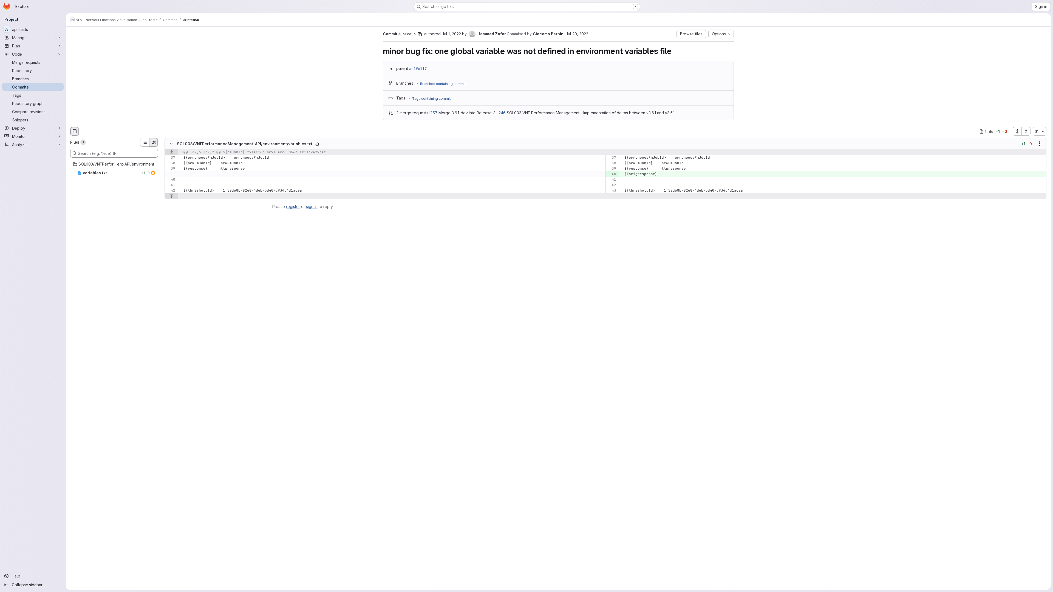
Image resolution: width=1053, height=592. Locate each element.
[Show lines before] (171, 152)
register (293, 206)
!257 (433, 112)
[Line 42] (611, 185)
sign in (312, 206)
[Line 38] (170, 163)
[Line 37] (170, 158)
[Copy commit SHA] (420, 34)
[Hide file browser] (74, 131)
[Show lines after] (171, 196)
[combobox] (1039, 131)
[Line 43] (611, 190)
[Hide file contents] (171, 144)
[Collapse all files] (1026, 131)
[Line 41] (611, 180)
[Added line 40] (611, 174)
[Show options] (1039, 144)
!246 (502, 112)
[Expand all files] (1017, 131)
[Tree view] (153, 142)
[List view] (144, 142)
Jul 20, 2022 (577, 34)
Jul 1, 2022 (451, 34)
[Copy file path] (316, 144)
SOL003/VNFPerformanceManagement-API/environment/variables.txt (244, 143)
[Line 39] (170, 169)
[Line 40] (170, 180)
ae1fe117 (418, 68)
